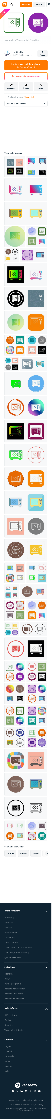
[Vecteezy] (4, 4)
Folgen (42, 55)
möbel (36, 1072)
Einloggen (39, 4)
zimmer (10, 1072)
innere (23, 1072)
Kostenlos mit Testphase (26, 65)
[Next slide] (41, 1072)
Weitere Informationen (16, 102)
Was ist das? (29, 97)
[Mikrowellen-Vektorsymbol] (14, 165)
